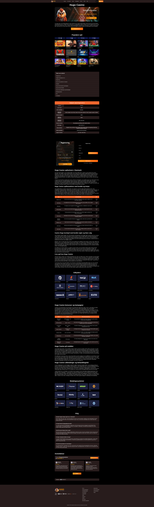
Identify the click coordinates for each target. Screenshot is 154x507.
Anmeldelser (58, 95)
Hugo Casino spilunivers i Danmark (61, 81)
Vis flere (77, 473)
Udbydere (57, 83)
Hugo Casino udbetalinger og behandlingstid (63, 89)
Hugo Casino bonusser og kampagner (62, 85)
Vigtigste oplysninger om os (60, 77)
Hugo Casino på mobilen (60, 87)
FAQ (57, 93)
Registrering (58, 79)
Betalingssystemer (59, 91)
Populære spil (58, 75)
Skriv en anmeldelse (94, 457)
